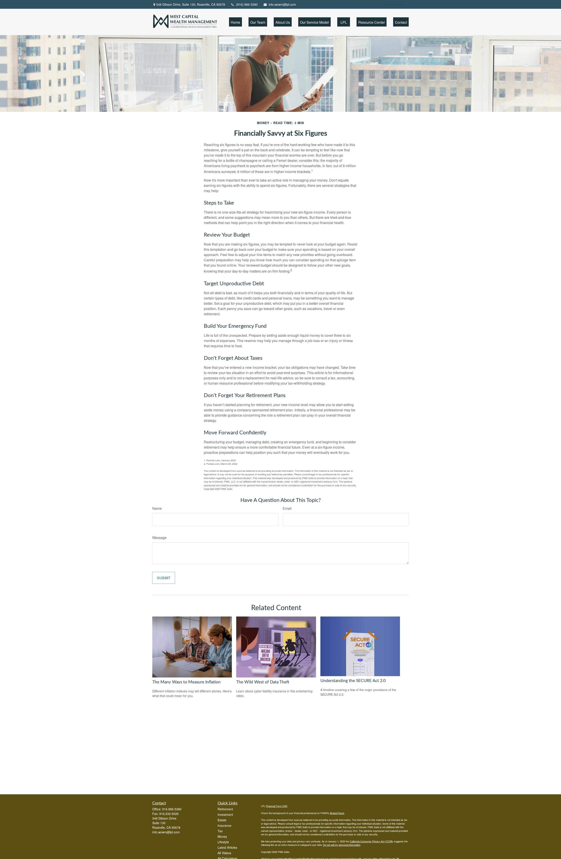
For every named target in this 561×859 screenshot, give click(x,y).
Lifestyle (223, 842)
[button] (235, 21)
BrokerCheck (337, 813)
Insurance (224, 825)
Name (157, 508)
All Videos (224, 853)
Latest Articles (227, 847)
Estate (222, 820)
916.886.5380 (171, 809)
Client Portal (394, 4)
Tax (220, 831)
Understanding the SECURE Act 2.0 (353, 681)
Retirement (225, 809)
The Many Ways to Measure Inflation (186, 682)
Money (222, 836)
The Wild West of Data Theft (262, 682)
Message (159, 537)
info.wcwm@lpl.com (282, 4)
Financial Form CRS (276, 806)
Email (287, 508)
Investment (225, 814)
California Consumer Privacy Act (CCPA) (371, 841)
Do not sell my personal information (341, 845)
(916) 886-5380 (247, 4)
